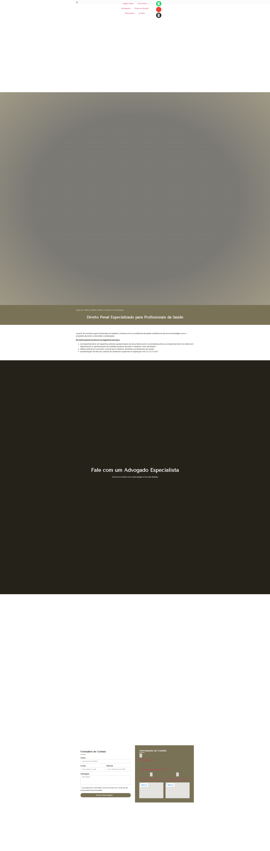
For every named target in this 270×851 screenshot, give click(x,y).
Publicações (129, 13)
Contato (142, 13)
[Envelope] (158, 9)
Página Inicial (128, 3)
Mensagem (84, 774)
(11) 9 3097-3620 (147, 760)
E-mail (83, 766)
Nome (82, 758)
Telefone (109, 766)
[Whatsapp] (158, 3)
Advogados (125, 8)
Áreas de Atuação (142, 8)
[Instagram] (158, 15)
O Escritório (142, 3)
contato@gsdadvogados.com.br (154, 769)
